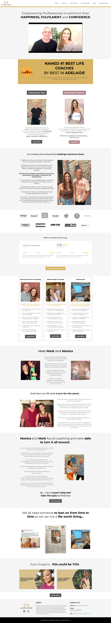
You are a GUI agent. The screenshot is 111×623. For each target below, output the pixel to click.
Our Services (74, 3)
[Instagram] (28, 611)
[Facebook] (24, 611)
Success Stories (85, 3)
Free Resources (103, 3)
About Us (64, 3)
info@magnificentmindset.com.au (81, 613)
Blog (94, 3)
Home (56, 3)
